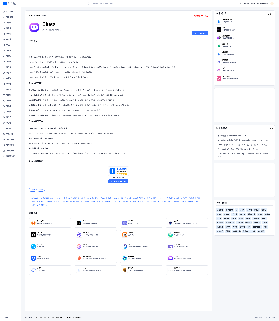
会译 (223, 68)
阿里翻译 (225, 60)
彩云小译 (225, 44)
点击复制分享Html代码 (118, 181)
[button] (10, 11)
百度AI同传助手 (227, 20)
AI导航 (31, 15)
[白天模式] (272, 3)
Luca (84, 268)
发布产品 (42, 317)
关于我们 (51, 317)
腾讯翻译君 (226, 36)
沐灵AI (39, 268)
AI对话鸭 (177, 244)
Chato (48, 24)
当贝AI (176, 221)
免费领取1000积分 (201, 16)
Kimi (84, 221)
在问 (129, 244)
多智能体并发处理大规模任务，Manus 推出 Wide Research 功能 (243, 140)
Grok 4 (39, 233)
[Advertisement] (118, 50)
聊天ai (41, 190)
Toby (224, 28)
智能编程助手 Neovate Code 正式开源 (233, 136)
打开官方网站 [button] (200, 33)
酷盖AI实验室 (87, 256)
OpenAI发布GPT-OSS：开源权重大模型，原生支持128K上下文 (242, 145)
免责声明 (59, 317)
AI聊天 (38, 15)
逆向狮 (130, 268)
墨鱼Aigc (131, 256)
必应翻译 (225, 52)
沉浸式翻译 (226, 76)
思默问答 (177, 268)
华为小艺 (40, 244)
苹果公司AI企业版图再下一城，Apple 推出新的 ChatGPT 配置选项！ (243, 154)
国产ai (33, 190)
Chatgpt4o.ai (41, 221)
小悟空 (39, 256)
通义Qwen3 (87, 233)
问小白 (85, 244)
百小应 (130, 233)
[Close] (204, 198)
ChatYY (131, 221)
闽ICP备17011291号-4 (73, 317)
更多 (270, 14)
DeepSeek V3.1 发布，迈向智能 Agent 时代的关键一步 (239, 149)
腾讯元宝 (177, 233)
